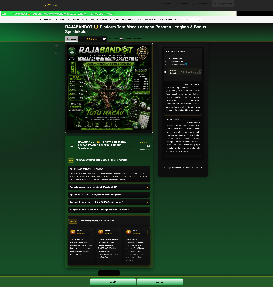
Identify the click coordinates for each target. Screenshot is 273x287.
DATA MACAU (74, 19)
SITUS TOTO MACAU (167, 19)
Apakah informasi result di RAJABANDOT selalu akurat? (96, 202)
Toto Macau (71, 39)
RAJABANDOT (45, 19)
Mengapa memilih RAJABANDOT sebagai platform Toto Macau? (99, 209)
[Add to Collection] (56, 53)
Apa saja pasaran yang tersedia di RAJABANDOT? (93, 187)
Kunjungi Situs (107, 273)
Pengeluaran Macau (134, 38)
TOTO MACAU (59, 19)
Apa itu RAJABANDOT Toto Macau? (86, 168)
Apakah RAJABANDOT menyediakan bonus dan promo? (96, 194)
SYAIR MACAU (88, 19)
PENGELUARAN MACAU (124, 19)
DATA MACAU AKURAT (146, 19)
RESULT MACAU (104, 19)
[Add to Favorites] (56, 45)
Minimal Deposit (185, 71)
